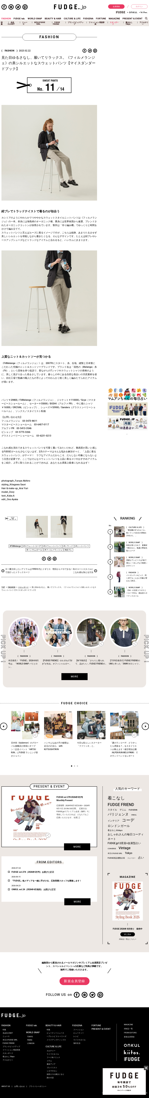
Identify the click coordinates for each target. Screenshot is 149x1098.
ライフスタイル (53, 1054)
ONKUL (134, 815)
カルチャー (51, 1050)
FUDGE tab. (19, 18)
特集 (2, 23)
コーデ (128, 820)
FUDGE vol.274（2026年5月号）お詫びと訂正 (32, 872)
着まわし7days (129, 23)
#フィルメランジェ (53, 549)
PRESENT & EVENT (132, 18)
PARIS (29, 1040)
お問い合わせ (19, 1086)
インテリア (113, 821)
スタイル (112, 810)
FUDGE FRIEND (56, 23)
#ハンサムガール (34, 549)
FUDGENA (88, 18)
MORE (77, 847)
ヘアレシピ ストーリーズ (56, 1036)
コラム (49, 1060)
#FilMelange (15, 546)
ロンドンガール (119, 826)
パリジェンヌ (118, 814)
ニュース (24, 23)
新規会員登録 (74, 981)
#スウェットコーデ (32, 546)
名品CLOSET (11, 23)
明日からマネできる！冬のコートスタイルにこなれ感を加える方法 (73, 571)
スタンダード (114, 23)
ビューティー (78, 1033)
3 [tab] (77, 766)
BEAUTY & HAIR (53, 18)
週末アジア (51, 1064)
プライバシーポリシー (37, 1086)
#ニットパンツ (82, 546)
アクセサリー (144, 23)
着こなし (116, 798)
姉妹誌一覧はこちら (127, 939)
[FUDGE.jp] (70, 7)
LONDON (30, 1043)
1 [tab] (71, 766)
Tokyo (128, 853)
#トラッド (68, 546)
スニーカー (131, 858)
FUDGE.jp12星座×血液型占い (124, 843)
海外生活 (76, 1043)
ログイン (139, 6)
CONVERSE (112, 848)
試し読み (127, 934)
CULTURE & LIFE (72, 18)
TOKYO (30, 1036)
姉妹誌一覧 (128, 1028)
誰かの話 (50, 1077)
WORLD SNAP (35, 18)
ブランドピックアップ (76, 23)
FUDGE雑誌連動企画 (116, 858)
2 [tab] (74, 766)
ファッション (78, 1029)
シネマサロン (52, 1071)
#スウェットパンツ (52, 546)
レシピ (76, 1036)
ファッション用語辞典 (96, 23)
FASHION (6, 18)
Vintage (125, 848)
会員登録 (116, 6)
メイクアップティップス (56, 1040)
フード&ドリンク (53, 1057)
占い (141, 858)
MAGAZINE (114, 18)
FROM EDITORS (130, 1032)
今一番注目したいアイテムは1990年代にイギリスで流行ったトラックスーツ (28, 571)
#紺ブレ (68, 549)
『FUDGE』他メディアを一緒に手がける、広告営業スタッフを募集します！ (46, 880)
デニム (123, 809)
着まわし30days (115, 830)
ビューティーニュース (55, 1033)
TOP (3, 587)
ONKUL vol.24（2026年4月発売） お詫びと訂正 (33, 889)
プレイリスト (52, 1067)
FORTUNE (101, 18)
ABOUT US (5, 1086)
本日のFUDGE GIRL (39, 23)
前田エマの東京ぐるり (55, 1074)
